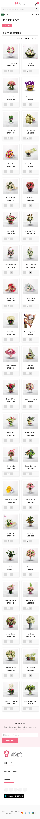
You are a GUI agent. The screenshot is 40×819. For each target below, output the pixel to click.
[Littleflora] (20, 4)
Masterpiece (30, 365)
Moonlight (30, 533)
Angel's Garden (11, 634)
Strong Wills (11, 466)
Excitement (10, 432)
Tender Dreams (30, 164)
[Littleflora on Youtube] (20, 816)
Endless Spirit (30, 668)
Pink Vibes (30, 567)
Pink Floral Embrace (10, 600)
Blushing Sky (11, 130)
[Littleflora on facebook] (6, 816)
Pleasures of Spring (30, 399)
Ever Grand (30, 634)
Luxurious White (30, 231)
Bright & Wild (10, 399)
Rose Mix (11, 164)
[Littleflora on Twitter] (11, 816)
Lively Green (11, 567)
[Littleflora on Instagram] (16, 816)
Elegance (30, 197)
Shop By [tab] (8, 26)
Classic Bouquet (30, 130)
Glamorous (10, 298)
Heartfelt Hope (30, 600)
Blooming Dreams (30, 332)
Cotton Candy (30, 298)
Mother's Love (30, 97)
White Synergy (11, 668)
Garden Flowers (30, 466)
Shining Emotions (30, 265)
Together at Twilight (11, 701)
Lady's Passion (30, 500)
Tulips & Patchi (11, 533)
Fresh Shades (10, 197)
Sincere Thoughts (11, 63)
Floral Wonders (30, 432)
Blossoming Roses (11, 500)
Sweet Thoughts (10, 265)
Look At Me (11, 231)
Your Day (30, 63)
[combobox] (20, 9)
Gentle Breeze (11, 365)
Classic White (11, 332)
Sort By (19, 38)
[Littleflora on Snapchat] (25, 816)
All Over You (11, 97)
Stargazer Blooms (30, 701)
